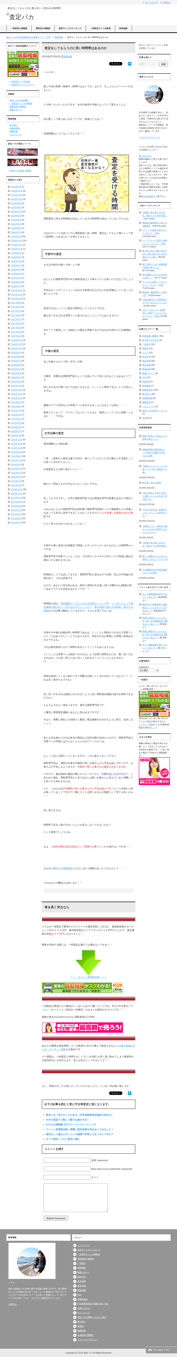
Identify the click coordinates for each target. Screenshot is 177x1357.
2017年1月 (16, 336)
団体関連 (146, 386)
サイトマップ (83, 1313)
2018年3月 (16, 278)
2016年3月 (16, 377)
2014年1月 (16, 485)
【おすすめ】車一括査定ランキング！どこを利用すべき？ (154, 512)
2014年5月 (16, 468)
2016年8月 (16, 357)
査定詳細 (146, 365)
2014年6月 (16, 464)
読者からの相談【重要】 (21, 170)
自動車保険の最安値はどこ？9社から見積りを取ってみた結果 (154, 452)
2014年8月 (16, 456)
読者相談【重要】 (150, 336)
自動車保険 (15, 128)
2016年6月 (16, 365)
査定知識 (146, 361)
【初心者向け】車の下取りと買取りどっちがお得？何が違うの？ (154, 496)
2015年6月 (16, 415)
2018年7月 (16, 261)
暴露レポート (16, 109)
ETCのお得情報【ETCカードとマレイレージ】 (71, 1124)
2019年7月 (16, 211)
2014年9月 (16, 452)
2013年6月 (16, 514)
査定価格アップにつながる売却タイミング (83, 603)
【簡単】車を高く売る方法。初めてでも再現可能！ (154, 544)
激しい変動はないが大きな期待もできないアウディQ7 (155, 558)
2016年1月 (16, 386)
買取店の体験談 (43, 28)
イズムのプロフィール (149, 137)
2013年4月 (16, 522)
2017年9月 (16, 303)
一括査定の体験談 (19, 28)
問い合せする (145, 156)
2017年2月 (16, 332)
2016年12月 (16, 340)
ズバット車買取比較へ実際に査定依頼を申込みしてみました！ (80, 1129)
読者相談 (123, 28)
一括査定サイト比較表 (100, 28)
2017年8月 (16, 307)
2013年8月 (16, 506)
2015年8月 (16, 406)
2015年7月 (16, 410)
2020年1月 (16, 187)
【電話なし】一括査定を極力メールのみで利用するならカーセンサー (154, 529)
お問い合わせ (83, 1308)
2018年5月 (16, 269)
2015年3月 (16, 427)
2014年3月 (16, 477)
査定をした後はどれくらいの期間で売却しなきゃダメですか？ (80, 1134)
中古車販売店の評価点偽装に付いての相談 (154, 571)
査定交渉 (146, 357)
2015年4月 (16, 423)
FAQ (144, 377)
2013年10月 (16, 498)
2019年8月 (16, 207)
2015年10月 (16, 398)
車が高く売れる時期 (151, 482)
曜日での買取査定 (63, 868)
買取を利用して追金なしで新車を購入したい (154, 437)
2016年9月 (16, 352)
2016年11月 (16, 344)
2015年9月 (16, 402)
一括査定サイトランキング (22, 84)
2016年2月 (16, 381)
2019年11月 (16, 195)
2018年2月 (16, 282)
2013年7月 (16, 510)
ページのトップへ (161, 1350)
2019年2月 (16, 232)
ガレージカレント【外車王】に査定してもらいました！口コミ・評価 (154, 313)
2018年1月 (16, 286)
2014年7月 (16, 460)
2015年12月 (16, 390)
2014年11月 (16, 444)
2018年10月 (16, 249)
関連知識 (66, 56)
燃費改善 (14, 131)
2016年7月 (16, 361)
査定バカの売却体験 (19, 100)
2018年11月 (16, 245)
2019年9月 (16, 203)
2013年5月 (16, 518)
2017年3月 (16, 328)
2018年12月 (16, 240)
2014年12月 (16, 439)
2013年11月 (16, 493)
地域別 (145, 381)
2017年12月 (16, 290)
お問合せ (12, 1304)
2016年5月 (16, 369)
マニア (145, 352)
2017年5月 (16, 319)
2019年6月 (16, 216)
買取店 (145, 348)
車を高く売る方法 (150, 340)
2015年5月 (16, 419)
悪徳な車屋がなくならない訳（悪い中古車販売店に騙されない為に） (154, 621)
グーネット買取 (146, 724)
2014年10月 (16, 448)
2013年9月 (16, 502)
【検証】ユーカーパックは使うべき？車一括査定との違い (154, 469)
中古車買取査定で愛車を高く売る (93, 1304)
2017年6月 (16, 315)
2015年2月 (16, 431)
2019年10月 (16, 199)
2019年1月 (16, 236)
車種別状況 (147, 390)
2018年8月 (16, 257)
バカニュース (16, 134)
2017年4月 (16, 323)
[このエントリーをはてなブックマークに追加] (129, 63)
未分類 (145, 418)
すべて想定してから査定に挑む (63, 1139)
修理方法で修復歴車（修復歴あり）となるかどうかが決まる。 (154, 607)
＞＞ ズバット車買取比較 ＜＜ (89, 977)
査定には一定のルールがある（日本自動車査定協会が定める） (80, 1114)
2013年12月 (16, 489)
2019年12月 (16, 191)
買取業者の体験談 (18, 106)
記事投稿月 (144, 667)
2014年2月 (16, 481)
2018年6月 (16, 265)
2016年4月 (16, 373)
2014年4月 (16, 473)
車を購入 (14, 125)
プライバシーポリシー (87, 1340)
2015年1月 (16, 435)
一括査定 (146, 344)
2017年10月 (16, 298)
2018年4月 (16, 274)
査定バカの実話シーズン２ (154, 410)
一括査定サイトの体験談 (21, 103)
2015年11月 (16, 394)
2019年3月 (16, 228)
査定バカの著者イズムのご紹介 (91, 1317)
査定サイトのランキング (70, 28)
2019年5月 (16, 220)
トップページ (83, 1245)
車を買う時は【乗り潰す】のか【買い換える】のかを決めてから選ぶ (154, 254)
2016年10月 (16, 348)
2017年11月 (16, 294)
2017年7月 (16, 311)
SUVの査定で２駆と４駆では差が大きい (68, 1119)
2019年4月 (16, 224)
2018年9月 (16, 253)
